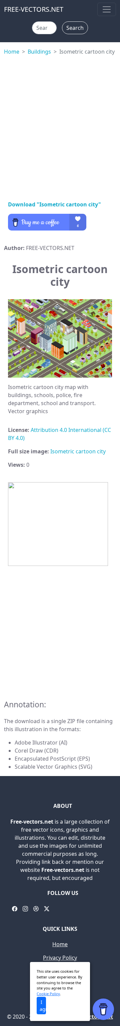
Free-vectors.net (91, 1016)
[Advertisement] (60, 126)
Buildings (39, 51)
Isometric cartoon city (78, 451)
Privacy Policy (60, 957)
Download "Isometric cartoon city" (54, 204)
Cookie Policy (48, 993)
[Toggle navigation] (106, 9)
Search (75, 27)
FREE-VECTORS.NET (33, 9)
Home (11, 51)
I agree (43, 1005)
